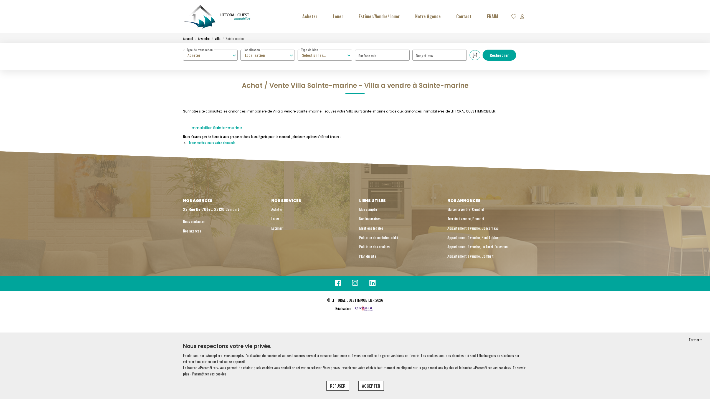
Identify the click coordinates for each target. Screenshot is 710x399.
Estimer (277, 228)
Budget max (424, 55)
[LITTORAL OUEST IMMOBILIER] (217, 16)
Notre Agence (428, 16)
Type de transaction (199, 49)
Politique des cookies (374, 246)
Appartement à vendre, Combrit (470, 256)
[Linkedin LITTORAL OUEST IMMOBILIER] (372, 284)
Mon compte (368, 209)
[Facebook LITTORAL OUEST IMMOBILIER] (337, 284)
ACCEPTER (371, 386)
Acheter (309, 16)
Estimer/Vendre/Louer (379, 16)
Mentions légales (371, 228)
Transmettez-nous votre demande (212, 142)
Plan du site (367, 256)
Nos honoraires (370, 218)
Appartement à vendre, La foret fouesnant (478, 246)
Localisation (252, 49)
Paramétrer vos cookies (209, 374)
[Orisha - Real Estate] (363, 308)
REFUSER (338, 386)
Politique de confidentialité (378, 237)
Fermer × (695, 339)
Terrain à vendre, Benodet (466, 218)
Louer (338, 16)
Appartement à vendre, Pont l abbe (472, 237)
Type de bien (309, 49)
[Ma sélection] (513, 17)
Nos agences (192, 231)
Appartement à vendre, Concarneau (472, 228)
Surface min (367, 55)
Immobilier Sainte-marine (216, 128)
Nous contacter (194, 221)
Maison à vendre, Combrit (465, 209)
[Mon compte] (522, 17)
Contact (463, 16)
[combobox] (210, 55)
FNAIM (492, 16)
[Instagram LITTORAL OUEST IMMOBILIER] (355, 284)
